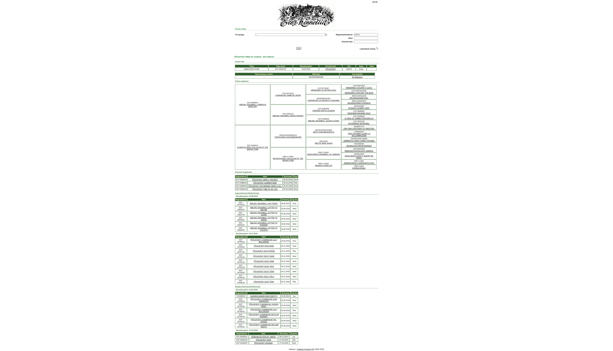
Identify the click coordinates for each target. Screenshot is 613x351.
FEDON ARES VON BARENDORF (288, 137)
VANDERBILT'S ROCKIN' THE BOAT (359, 93)
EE (376, 2)
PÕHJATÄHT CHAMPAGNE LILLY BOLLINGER (263, 241)
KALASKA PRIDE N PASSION (359, 103)
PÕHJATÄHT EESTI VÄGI (264, 266)
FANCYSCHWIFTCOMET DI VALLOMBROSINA (359, 134)
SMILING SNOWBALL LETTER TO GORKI (263, 214)
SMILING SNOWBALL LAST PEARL (264, 203)
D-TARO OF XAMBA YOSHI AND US (359, 118)
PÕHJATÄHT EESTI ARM (264, 246)
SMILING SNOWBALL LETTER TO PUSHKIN (263, 224)
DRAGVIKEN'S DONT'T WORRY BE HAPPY (359, 157)
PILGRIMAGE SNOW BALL (359, 123)
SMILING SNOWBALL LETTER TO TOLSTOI (263, 229)
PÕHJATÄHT (330, 69)
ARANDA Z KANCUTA (323, 165)
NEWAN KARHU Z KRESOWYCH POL (359, 163)
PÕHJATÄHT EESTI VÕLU (263, 277)
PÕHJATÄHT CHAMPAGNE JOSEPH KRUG (263, 305)
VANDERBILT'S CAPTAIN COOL (323, 90)
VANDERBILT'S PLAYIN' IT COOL (359, 88)
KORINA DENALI (359, 168)
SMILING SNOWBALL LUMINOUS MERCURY (252, 105)
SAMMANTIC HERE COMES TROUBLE (359, 141)
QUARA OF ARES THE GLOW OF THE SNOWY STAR (252, 148)
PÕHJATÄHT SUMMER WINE (265, 183)
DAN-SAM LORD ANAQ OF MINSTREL (359, 128)
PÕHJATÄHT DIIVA (263, 340)
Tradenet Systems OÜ (305, 349)
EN (373, 2)
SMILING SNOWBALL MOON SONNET (288, 116)
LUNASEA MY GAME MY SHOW (288, 95)
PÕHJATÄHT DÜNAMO (263, 343)
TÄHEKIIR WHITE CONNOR (323, 111)
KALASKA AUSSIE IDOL (359, 98)
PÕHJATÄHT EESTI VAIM (264, 261)
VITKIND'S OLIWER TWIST (359, 108)
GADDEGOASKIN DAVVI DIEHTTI (263, 296)
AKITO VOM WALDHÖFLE (323, 132)
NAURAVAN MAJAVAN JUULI (359, 113)
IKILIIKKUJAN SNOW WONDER (359, 146)
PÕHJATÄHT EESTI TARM (263, 256)
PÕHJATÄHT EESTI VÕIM (263, 271)
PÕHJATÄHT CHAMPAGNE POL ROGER (264, 321)
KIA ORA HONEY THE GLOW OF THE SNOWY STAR (288, 159)
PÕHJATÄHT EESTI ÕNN (264, 282)
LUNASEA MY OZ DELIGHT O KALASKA (323, 100)
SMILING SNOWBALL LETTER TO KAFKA (263, 219)
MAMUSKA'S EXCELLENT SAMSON (359, 151)
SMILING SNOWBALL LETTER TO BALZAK (263, 209)
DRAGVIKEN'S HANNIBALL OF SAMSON (323, 154)
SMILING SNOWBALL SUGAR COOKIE (323, 121)
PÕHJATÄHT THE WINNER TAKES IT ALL (265, 186)
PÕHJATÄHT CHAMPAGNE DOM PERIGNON (263, 300)
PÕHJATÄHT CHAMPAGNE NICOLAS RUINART (264, 315)
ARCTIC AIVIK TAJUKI (323, 143)
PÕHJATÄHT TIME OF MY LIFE (265, 189)
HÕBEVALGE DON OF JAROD (263, 337)
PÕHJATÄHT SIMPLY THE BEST (265, 180)
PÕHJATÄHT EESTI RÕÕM (264, 251)
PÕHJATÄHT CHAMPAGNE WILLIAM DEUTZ (263, 326)
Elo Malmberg (357, 77)
